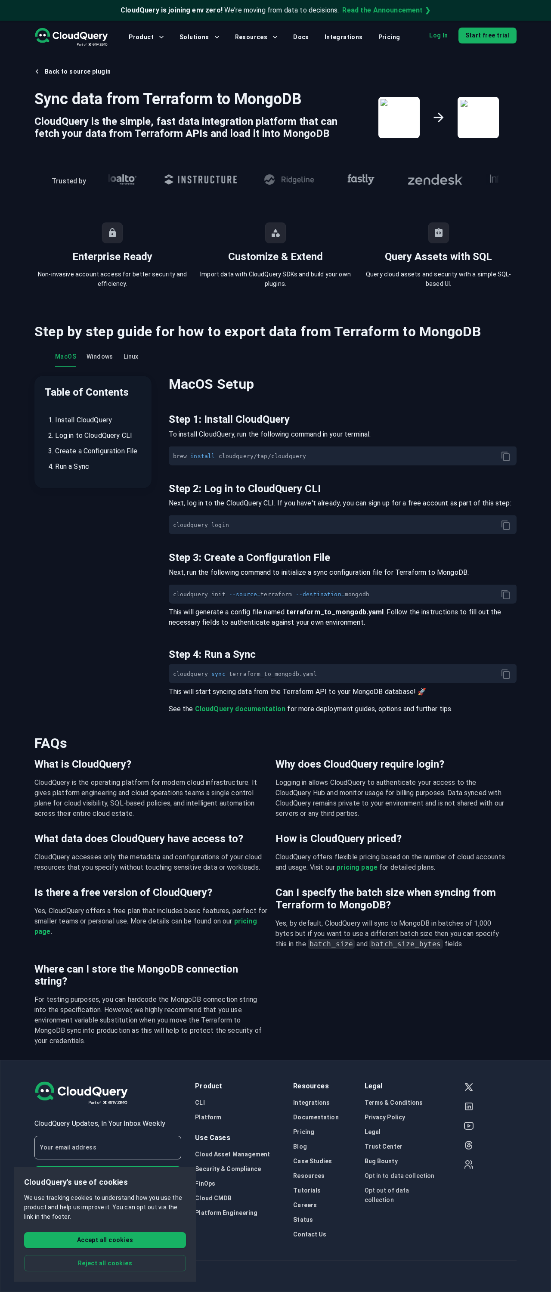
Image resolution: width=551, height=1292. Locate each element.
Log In (438, 35)
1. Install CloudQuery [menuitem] (80, 420)
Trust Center (383, 1146)
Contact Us (309, 1234)
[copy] (505, 456)
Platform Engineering (226, 1212)
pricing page (357, 867)
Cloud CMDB (213, 1198)
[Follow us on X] (469, 1088)
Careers (305, 1205)
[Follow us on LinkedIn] (469, 1107)
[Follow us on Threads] (469, 1146)
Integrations (344, 37)
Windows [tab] (100, 356)
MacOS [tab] (65, 356)
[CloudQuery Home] (71, 37)
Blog (299, 1146)
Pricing (389, 37)
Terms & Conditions (394, 1102)
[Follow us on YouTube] (469, 1127)
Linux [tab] (131, 356)
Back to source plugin (78, 71)
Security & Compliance (228, 1168)
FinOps (205, 1183)
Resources (251, 37)
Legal (373, 1131)
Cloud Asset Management (232, 1154)
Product (141, 37)
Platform (208, 1117)
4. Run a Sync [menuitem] (68, 466)
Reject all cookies (105, 1263)
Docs (301, 37)
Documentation (315, 1117)
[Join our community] (469, 1166)
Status (303, 1219)
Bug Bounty (381, 1161)
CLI (199, 1102)
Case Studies (312, 1161)
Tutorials (307, 1190)
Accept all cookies (105, 1239)
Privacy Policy (385, 1117)
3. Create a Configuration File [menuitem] (93, 451)
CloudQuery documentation (240, 709)
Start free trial (487, 35)
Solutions (194, 37)
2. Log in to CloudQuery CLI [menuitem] (90, 435)
